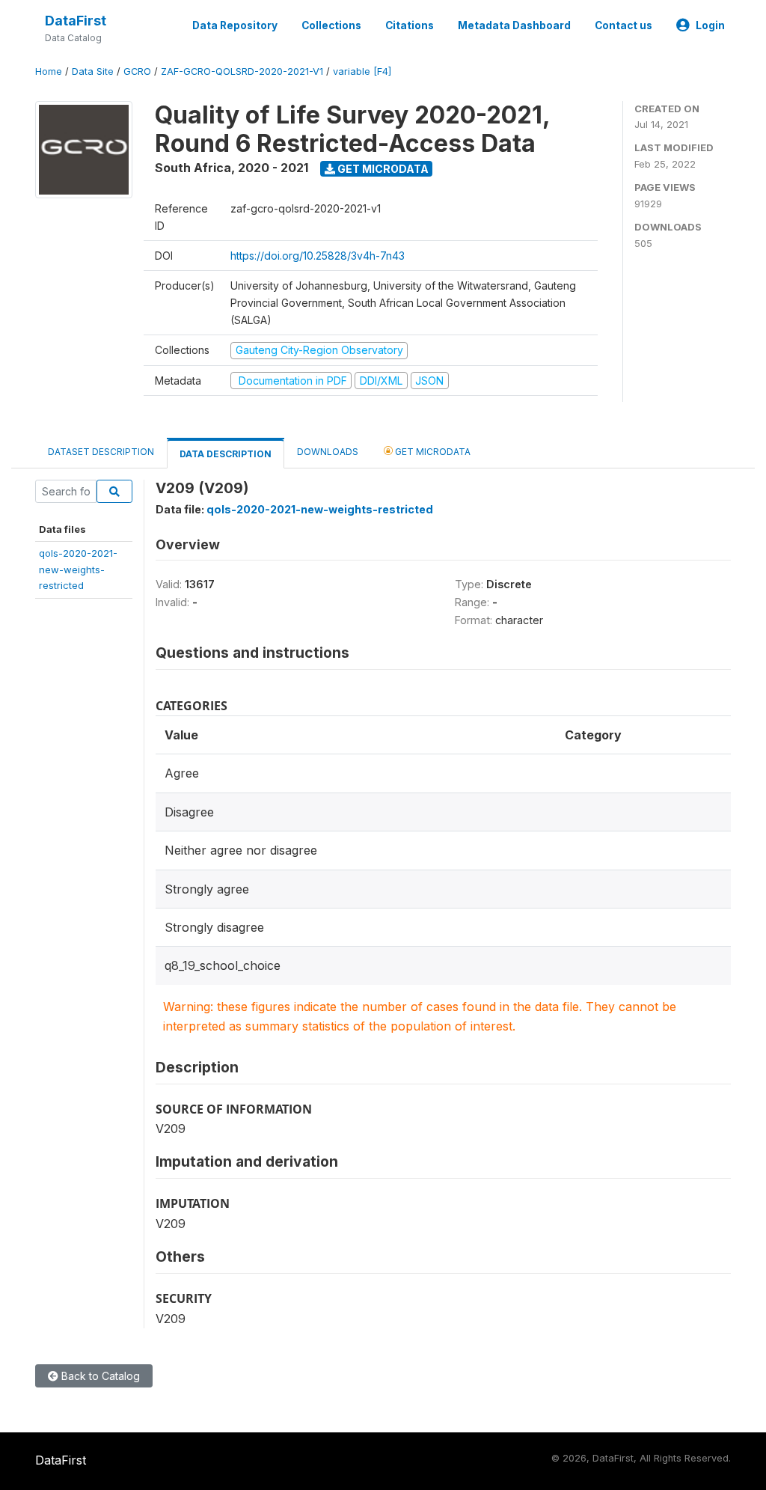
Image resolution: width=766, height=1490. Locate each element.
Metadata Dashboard (514, 25)
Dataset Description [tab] (101, 451)
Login (710, 25)
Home (48, 71)
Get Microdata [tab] (432, 451)
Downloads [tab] (327, 451)
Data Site (93, 71)
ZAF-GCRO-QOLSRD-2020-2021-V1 (242, 71)
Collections (331, 25)
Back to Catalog (99, 1376)
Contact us (623, 25)
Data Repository (235, 25)
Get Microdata (382, 168)
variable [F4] (362, 71)
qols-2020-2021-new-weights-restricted (78, 569)
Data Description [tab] (226, 453)
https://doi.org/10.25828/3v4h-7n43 (317, 255)
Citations (409, 25)
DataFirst (75, 20)
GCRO (137, 71)
